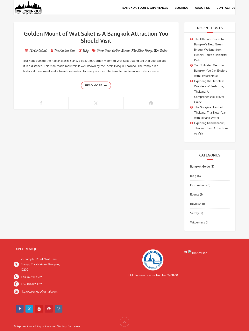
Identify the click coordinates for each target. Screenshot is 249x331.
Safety (194, 213)
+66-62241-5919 (31, 277)
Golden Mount (121, 50)
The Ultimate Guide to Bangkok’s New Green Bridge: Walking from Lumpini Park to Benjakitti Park (210, 49)
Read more (93, 85)
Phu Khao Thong (141, 50)
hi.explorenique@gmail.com (39, 291)
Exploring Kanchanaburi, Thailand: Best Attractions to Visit (211, 128)
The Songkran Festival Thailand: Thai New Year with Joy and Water (210, 112)
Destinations (198, 185)
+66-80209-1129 (31, 284)
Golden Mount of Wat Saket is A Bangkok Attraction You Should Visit (96, 37)
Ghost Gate (103, 50)
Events (194, 194)
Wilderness (197, 222)
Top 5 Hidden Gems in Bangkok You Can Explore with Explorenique (210, 70)
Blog (86, 50)
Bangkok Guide (200, 166)
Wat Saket (160, 50)
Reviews (195, 204)
